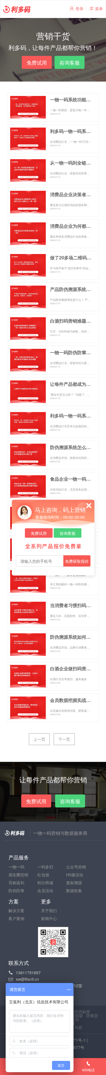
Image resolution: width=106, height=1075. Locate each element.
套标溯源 (74, 882)
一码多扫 (45, 867)
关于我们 (49, 910)
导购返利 (16, 882)
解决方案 (16, 910)
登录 (79, 8)
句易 (78, 1027)
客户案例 (16, 918)
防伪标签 (82, 1011)
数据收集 (74, 890)
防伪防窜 (16, 890)
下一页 (64, 739)
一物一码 (16, 867)
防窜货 (92, 1015)
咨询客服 (67, 533)
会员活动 (45, 890)
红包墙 (43, 875)
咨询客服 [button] (69, 62)
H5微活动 (74, 875)
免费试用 (39, 533)
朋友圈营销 (18, 875)
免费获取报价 (77, 561)
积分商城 (45, 882)
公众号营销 (76, 867)
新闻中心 (49, 918)
